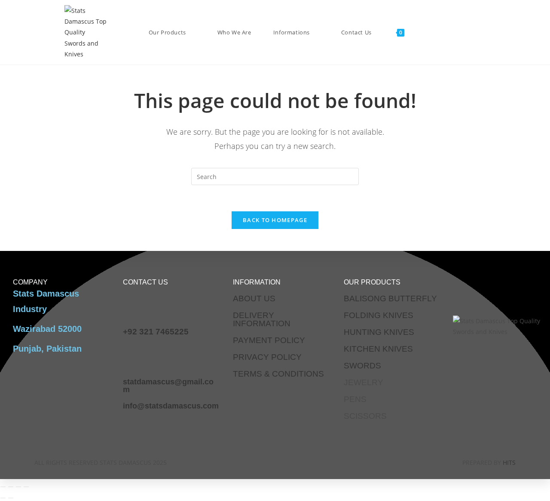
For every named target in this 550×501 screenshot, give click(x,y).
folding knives (378, 315)
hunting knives (379, 332)
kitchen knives (378, 348)
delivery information (261, 319)
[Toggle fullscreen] (11, 487)
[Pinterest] (313, 461)
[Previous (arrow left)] (3, 498)
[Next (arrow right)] (11, 498)
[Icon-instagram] (262, 461)
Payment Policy (269, 340)
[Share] (18, 487)
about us (254, 298)
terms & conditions (278, 373)
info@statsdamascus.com (171, 406)
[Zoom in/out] (3, 487)
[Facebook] (237, 461)
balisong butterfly (390, 298)
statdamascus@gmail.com (168, 385)
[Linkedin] (287, 461)
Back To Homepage (275, 220)
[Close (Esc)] (26, 487)
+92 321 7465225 (156, 331)
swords (362, 365)
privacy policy (267, 357)
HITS (509, 462)
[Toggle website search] (146, 97)
